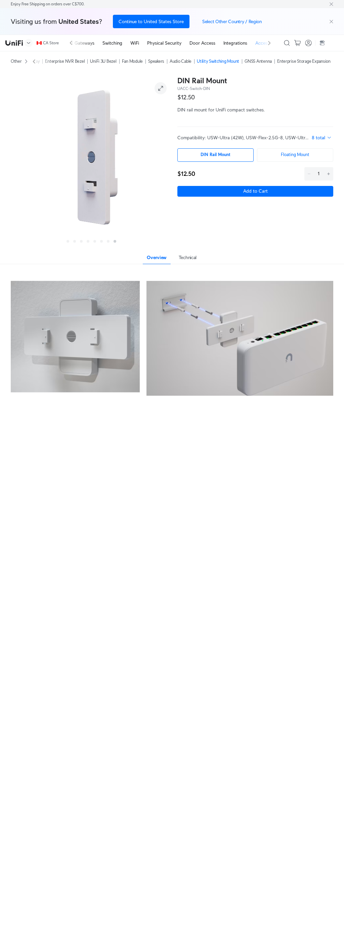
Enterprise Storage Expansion (304, 61)
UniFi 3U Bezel (103, 61)
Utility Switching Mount (218, 61)
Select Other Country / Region (232, 21)
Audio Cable (180, 61)
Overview (157, 257)
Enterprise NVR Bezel (65, 61)
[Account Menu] (308, 43)
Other (16, 61)
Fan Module (132, 61)
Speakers (156, 61)
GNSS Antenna (258, 61)
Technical (188, 257)
